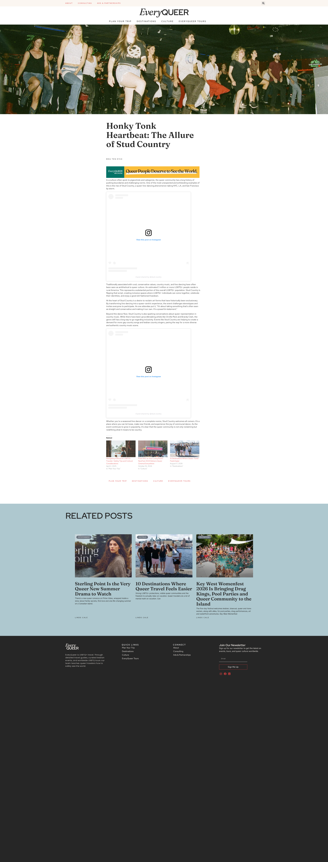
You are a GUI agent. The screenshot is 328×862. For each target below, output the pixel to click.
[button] (263, 3)
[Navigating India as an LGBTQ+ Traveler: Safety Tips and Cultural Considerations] (121, 448)
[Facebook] (225, 674)
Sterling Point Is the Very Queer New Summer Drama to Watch (103, 589)
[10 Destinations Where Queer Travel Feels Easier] (184, 448)
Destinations (146, 21)
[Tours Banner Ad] (152, 177)
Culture (167, 21)
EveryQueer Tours (192, 21)
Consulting (85, 3)
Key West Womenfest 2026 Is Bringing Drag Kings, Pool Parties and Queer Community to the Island (223, 594)
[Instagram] (221, 674)
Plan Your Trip (120, 21)
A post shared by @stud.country (148, 277)
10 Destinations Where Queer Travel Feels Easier (164, 586)
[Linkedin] (229, 674)
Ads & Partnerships (109, 3)
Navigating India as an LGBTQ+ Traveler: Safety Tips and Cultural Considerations (119, 461)
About (69, 3)
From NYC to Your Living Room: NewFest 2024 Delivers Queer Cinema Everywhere (150, 461)
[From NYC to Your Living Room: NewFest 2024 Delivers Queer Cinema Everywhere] (152, 448)
